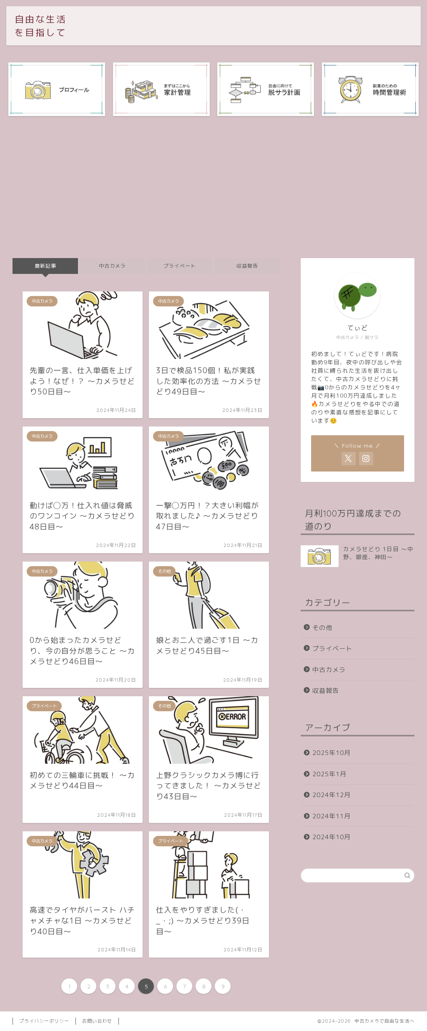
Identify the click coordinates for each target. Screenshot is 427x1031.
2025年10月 (331, 752)
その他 (322, 627)
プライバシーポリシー (44, 1021)
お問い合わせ (97, 1021)
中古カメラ (112, 265)
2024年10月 (331, 837)
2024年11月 (331, 816)
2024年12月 (331, 794)
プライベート (179, 265)
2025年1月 (329, 774)
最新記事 (45, 265)
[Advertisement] (213, 187)
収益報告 (247, 265)
